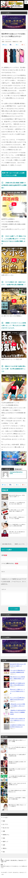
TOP (13, 861)
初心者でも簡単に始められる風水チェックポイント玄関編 (17, 741)
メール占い (5, 817)
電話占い (5, 848)
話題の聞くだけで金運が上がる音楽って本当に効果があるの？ (17, 762)
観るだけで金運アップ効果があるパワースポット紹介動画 (17, 518)
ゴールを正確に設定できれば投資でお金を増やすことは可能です (17, 777)
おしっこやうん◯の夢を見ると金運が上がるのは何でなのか (17, 748)
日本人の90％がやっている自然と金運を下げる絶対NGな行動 (17, 755)
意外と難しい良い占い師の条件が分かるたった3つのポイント (17, 532)
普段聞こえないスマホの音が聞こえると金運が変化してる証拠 (21, 544)
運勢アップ (5, 841)
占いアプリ (5, 824)
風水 (4, 851)
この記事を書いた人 (8, 469)
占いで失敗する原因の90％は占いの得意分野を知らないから (17, 791)
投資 (4, 838)
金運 (21, 41)
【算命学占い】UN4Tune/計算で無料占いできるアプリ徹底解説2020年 (18, 712)
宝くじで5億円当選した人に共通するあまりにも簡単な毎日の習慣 (17, 525)
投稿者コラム (15, 41)
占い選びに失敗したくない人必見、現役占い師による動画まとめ (17, 510)
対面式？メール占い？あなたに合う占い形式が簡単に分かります (17, 784)
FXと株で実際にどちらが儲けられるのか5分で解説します (17, 769)
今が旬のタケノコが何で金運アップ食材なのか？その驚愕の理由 (17, 798)
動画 (3, 41)
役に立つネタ (8, 41)
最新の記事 (19, 469)
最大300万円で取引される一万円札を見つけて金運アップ (17, 496)
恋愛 (4, 831)
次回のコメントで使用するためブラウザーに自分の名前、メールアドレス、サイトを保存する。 (13, 581)
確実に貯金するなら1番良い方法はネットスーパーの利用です (17, 805)
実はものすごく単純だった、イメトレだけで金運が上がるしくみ (17, 691)
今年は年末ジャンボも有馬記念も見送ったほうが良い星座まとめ (17, 503)
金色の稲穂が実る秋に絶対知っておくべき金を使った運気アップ (8, 544)
